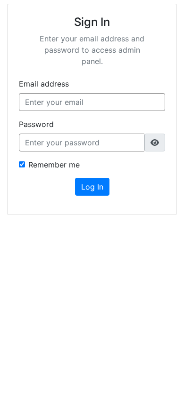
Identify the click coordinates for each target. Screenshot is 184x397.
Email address (44, 83)
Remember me (54, 164)
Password (36, 124)
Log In (92, 186)
